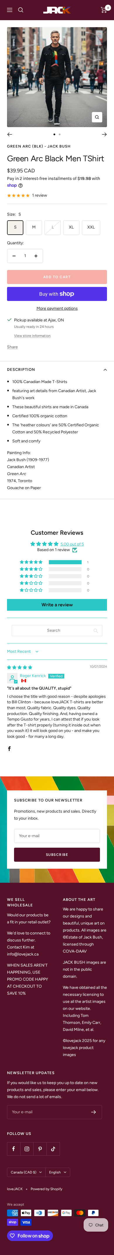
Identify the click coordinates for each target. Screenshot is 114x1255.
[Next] (104, 134)
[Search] (20, 10)
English (55, 1172)
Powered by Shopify (46, 1189)
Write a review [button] (57, 604)
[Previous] (9, 134)
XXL (91, 227)
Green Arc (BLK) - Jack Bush (39, 146)
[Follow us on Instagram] (26, 1148)
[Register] (93, 1112)
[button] (31, 562)
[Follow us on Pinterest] (39, 1148)
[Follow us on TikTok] (53, 1148)
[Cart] (104, 10)
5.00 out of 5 (72, 544)
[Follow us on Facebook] (13, 1148)
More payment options (57, 308)
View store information (32, 336)
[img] (19, 667)
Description (21, 369)
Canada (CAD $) (23, 1172)
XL (71, 227)
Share (12, 347)
